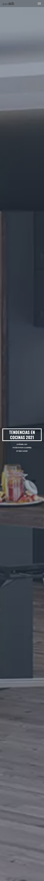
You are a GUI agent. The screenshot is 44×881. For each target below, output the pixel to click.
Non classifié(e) (25, 448)
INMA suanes (23, 451)
